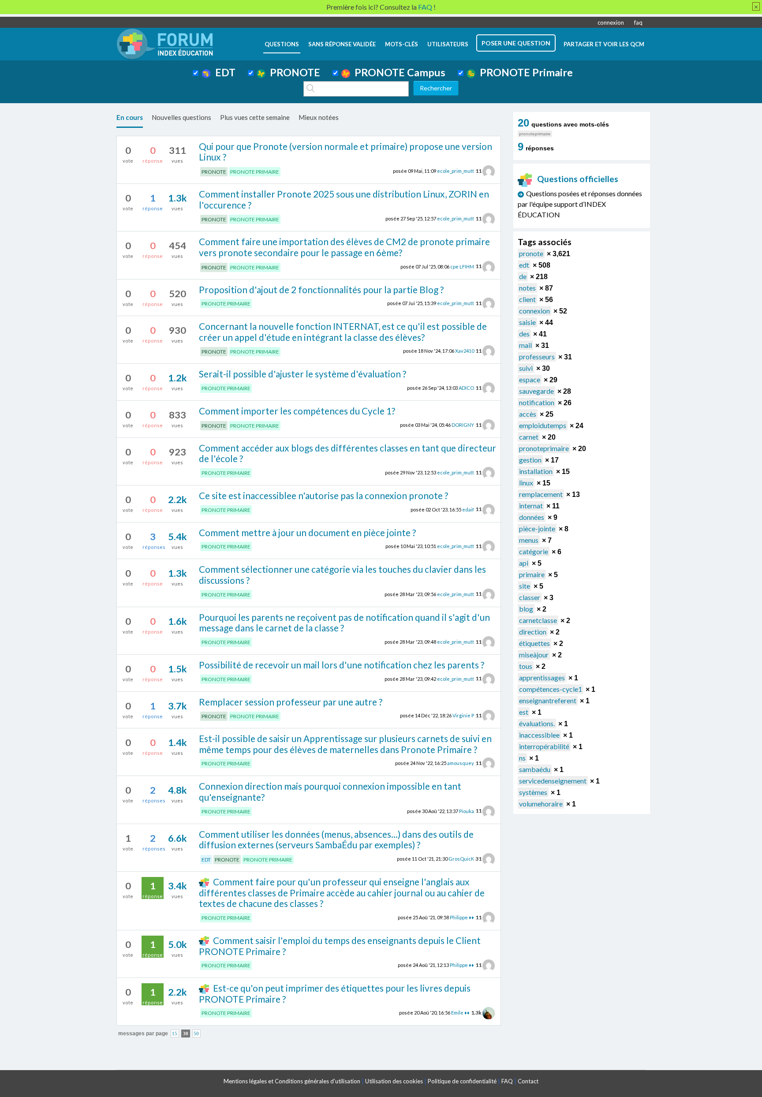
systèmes (533, 792)
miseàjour (534, 654)
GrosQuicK (461, 859)
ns (522, 758)
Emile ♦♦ (460, 1012)
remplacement (541, 494)
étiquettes (534, 643)
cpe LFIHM (462, 266)
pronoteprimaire (544, 448)
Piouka (466, 810)
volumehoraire (541, 803)
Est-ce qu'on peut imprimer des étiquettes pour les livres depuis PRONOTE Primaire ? (334, 993)
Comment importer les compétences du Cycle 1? (297, 410)
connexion (611, 22)
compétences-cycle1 (550, 689)
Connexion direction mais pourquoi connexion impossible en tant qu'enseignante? (330, 791)
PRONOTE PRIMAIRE (254, 171)
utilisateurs (447, 44)
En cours (129, 117)
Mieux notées (319, 117)
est (523, 712)
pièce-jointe (537, 528)
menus (528, 540)
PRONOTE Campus (397, 72)
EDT (223, 72)
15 (174, 1033)
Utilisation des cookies (394, 1081)
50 (196, 1033)
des (524, 333)
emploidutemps (542, 425)
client (527, 299)
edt (524, 265)
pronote (531, 253)
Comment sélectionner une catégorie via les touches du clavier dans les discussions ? (342, 574)
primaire (532, 574)
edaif (468, 509)
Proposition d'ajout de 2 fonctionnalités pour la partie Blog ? (321, 289)
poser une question (516, 43)
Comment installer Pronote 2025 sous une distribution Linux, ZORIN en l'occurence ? (344, 199)
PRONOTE (292, 72)
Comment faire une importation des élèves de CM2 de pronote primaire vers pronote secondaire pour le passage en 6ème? (344, 247)
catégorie (533, 551)
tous (525, 666)
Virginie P (463, 715)
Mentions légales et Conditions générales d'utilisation (292, 1081)
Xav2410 (464, 351)
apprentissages (542, 677)
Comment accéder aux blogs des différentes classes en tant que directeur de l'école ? (347, 453)
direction (532, 631)
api (523, 563)
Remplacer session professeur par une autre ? (290, 701)
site (524, 586)
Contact (528, 1081)
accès (527, 414)
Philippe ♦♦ (462, 917)
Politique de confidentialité (462, 1081)
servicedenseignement (552, 780)
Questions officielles (577, 179)
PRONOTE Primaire (524, 72)
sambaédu (534, 769)
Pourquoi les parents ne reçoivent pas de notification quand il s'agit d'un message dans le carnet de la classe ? (344, 623)
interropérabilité (544, 746)
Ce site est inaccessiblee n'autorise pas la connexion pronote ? (323, 495)
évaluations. (537, 723)
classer (529, 597)
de (523, 276)
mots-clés (401, 44)
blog (526, 608)
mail (525, 345)
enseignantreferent (547, 700)
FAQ (507, 1081)
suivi (526, 368)
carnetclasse (538, 620)
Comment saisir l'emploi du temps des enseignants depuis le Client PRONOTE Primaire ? (339, 946)
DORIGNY (463, 425)
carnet (528, 437)
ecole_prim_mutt (455, 171)
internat (531, 505)
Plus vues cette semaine (255, 117)
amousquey (460, 763)
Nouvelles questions (181, 117)
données (531, 517)
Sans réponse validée (342, 44)
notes (527, 288)
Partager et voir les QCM (604, 44)
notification (536, 402)
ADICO (466, 388)
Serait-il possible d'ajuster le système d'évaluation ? (302, 373)
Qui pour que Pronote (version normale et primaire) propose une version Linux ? (345, 152)
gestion (530, 459)
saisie (527, 322)
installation (536, 471)
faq (638, 22)
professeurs (537, 356)
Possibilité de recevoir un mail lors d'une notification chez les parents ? (341, 664)
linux (526, 482)
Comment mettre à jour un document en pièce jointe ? (307, 532)
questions (282, 44)
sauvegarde (536, 391)
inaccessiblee (539, 735)
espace (529, 379)
